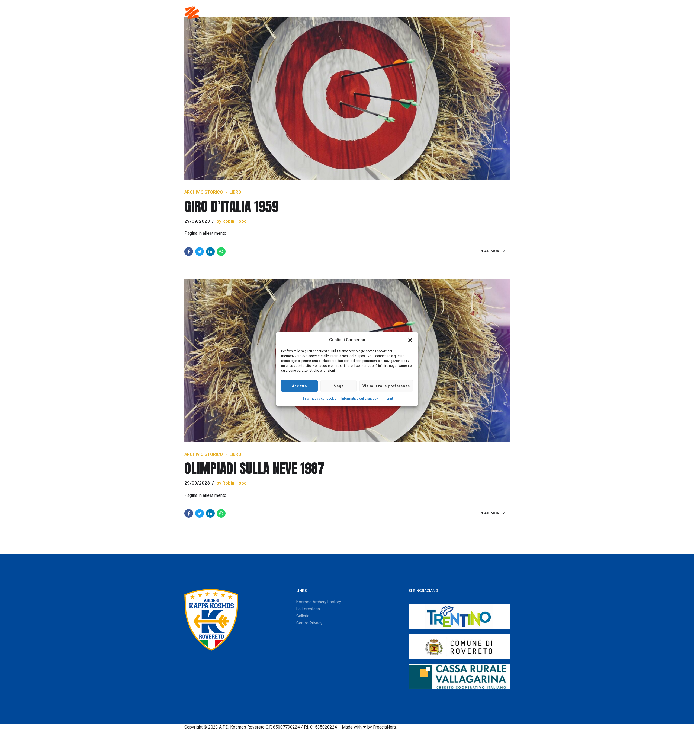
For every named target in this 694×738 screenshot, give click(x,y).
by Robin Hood (231, 221)
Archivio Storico (203, 192)
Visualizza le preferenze (386, 385)
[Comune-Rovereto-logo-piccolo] (459, 646)
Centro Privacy (309, 623)
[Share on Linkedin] (210, 251)
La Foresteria (308, 608)
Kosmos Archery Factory (318, 601)
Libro (235, 192)
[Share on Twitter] (199, 251)
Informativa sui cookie (319, 398)
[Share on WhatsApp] (221, 251)
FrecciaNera (384, 727)
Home (257, 12)
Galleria (462, 12)
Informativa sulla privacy (359, 398)
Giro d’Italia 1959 (231, 206)
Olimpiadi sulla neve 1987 (254, 468)
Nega (338, 385)
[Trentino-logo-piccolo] (459, 616)
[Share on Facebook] (188, 251)
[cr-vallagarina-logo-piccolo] (459, 676)
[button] (410, 339)
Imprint (388, 398)
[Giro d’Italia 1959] (347, 98)
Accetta (299, 385)
